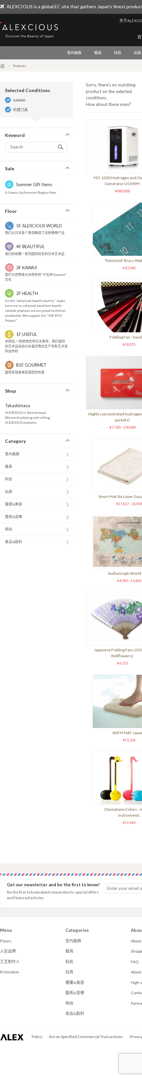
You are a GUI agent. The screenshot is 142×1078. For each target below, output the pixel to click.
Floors (6, 940)
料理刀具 (20, 110)
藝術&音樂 (13, 516)
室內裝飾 (74, 52)
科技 (117, 52)
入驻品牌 (8, 951)
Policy (37, 1036)
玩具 (8, 491)
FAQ (135, 961)
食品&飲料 (13, 541)
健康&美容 (13, 504)
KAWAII (19, 100)
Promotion (9, 971)
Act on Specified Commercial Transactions (86, 1036)
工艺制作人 (10, 961)
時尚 (8, 529)
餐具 (97, 52)
